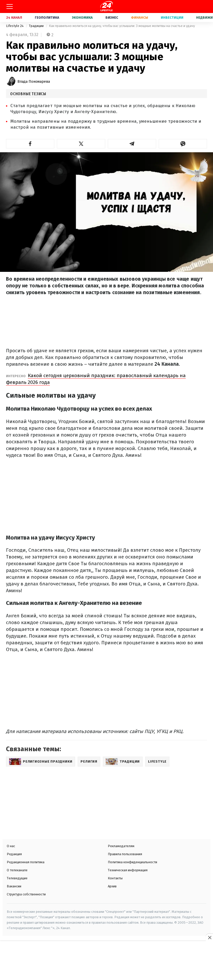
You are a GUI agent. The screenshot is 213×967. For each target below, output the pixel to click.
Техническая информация (128, 870)
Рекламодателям (121, 846)
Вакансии (14, 886)
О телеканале (17, 870)
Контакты (115, 878)
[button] (30, 143)
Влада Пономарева (33, 81)
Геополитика (47, 17)
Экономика (82, 17)
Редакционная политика (25, 862)
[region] (106, 954)
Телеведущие (17, 878)
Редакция (14, 854)
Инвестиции (172, 17)
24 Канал (14, 17)
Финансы (139, 17)
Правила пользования (125, 854)
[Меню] (9, 6)
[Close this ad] (209, 937)
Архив (112, 886)
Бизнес (111, 17)
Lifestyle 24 (15, 25)
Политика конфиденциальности (132, 862)
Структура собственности (26, 894)
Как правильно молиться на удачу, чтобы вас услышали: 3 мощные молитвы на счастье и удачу (122, 25)
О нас (11, 846)
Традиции (36, 25)
